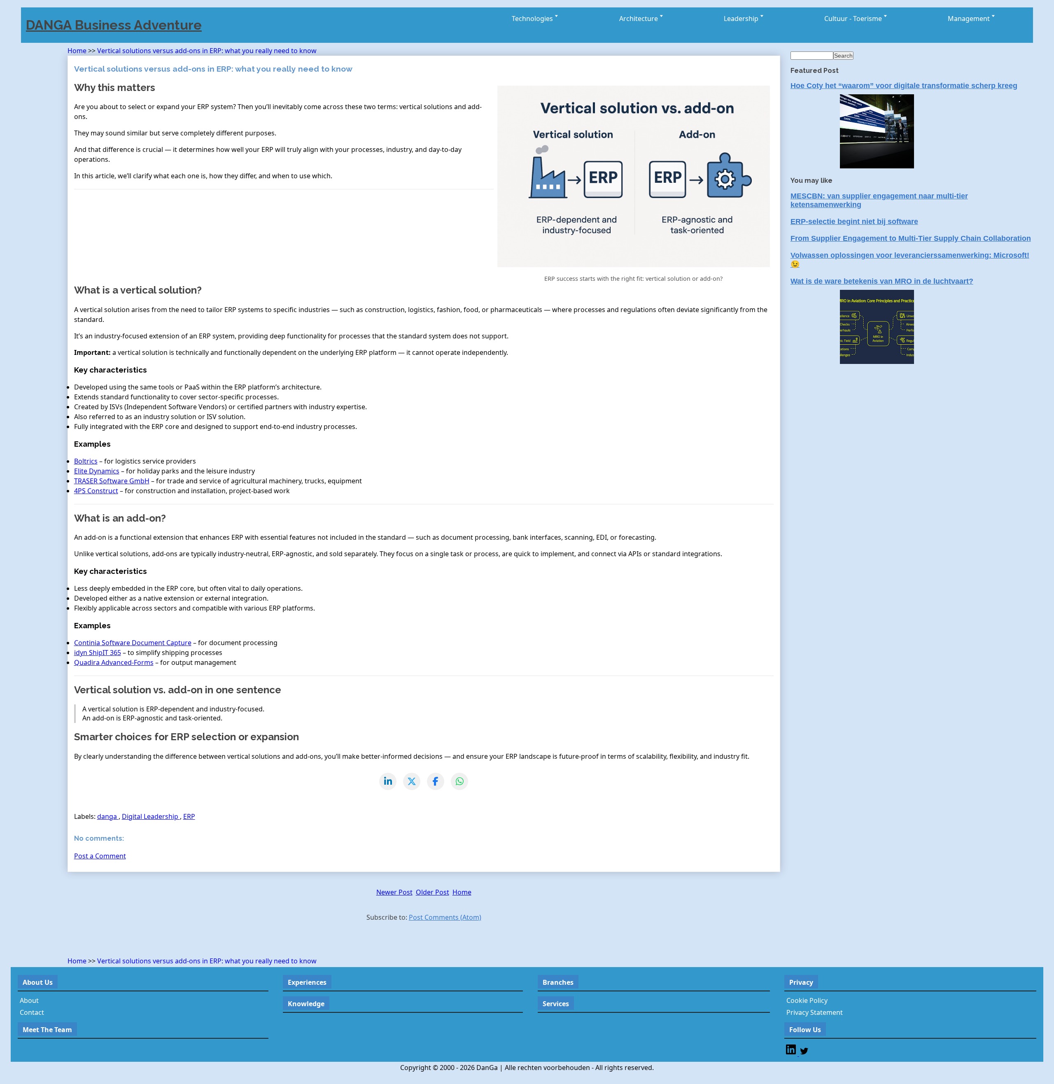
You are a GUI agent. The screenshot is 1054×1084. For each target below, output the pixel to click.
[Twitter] (804, 1053)
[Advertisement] (164, 941)
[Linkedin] (791, 1053)
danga (108, 816)
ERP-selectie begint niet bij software (854, 221)
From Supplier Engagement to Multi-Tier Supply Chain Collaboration (910, 238)
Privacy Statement (814, 1012)
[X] (411, 781)
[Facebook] (435, 781)
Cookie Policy (807, 1000)
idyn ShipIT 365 (97, 652)
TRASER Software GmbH (111, 480)
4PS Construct (96, 490)
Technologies (533, 18)
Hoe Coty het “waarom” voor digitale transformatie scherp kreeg (903, 86)
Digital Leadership (151, 816)
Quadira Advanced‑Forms (114, 662)
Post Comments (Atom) (445, 917)
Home (78, 50)
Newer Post (394, 892)
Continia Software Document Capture (132, 642)
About (29, 1000)
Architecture (639, 18)
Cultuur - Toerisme (854, 18)
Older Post (432, 892)
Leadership (742, 18)
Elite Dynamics (96, 471)
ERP (189, 816)
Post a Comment (100, 855)
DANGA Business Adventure (114, 25)
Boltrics (86, 461)
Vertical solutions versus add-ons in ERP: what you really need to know (207, 50)
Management (969, 18)
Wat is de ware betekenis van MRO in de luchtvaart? (881, 281)
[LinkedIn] (387, 781)
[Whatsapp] (459, 781)
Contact (32, 1012)
